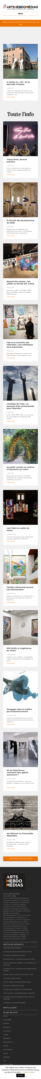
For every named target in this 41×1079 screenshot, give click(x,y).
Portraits (5, 1046)
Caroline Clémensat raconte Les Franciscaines (20, 588)
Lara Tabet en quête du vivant (12, 978)
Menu (20, 14)
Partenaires (6, 1057)
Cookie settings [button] (28, 1072)
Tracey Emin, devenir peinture (12, 948)
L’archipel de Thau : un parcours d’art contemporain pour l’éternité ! (20, 406)
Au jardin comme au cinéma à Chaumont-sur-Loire (20, 468)
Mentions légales (8, 1064)
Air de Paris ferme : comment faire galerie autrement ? (17, 772)
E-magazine (6, 1027)
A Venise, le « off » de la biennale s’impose (18, 83)
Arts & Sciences (7, 1049)
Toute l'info (20, 114)
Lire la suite (11, 97)
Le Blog (5, 1034)
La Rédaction (7, 1020)
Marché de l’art (7, 1042)
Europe (5, 1053)
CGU (4, 1061)
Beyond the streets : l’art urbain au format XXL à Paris (20, 282)
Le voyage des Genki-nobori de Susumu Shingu (17, 951)
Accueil (5, 1016)
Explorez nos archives (20, 859)
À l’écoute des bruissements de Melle (14, 955)
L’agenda (6, 1023)
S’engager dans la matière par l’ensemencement (19, 710)
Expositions (6, 1038)
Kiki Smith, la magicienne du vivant (13, 985)
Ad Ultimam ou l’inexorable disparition (14, 1002)
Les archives (7, 1031)
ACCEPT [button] (20, 1075)
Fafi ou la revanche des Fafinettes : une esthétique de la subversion (20, 344)
